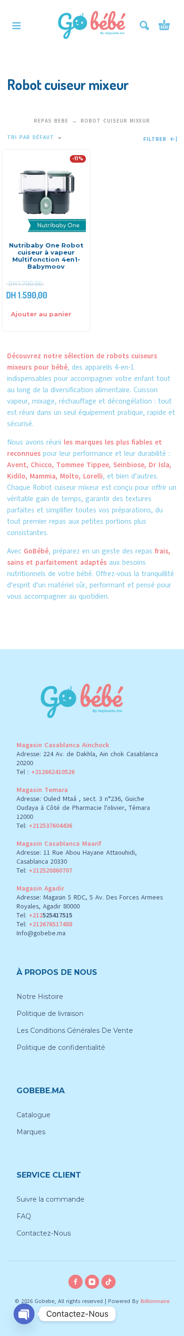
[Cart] (164, 25)
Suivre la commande (50, 1199)
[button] (16, 25)
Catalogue (33, 1115)
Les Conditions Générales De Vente (75, 1030)
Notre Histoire (40, 996)
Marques (31, 1132)
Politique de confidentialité (61, 1047)
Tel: (44, 825)
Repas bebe (51, 120)
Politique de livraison (50, 1013)
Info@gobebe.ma (41, 933)
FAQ (24, 1216)
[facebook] (75, 1282)
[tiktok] (108, 1282)
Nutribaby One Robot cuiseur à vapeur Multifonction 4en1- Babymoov (46, 255)
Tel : (46, 771)
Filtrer (156, 139)
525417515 (57, 915)
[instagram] (92, 1282)
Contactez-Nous (44, 1233)
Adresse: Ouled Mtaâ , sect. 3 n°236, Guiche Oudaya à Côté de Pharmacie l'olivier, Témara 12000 (83, 807)
